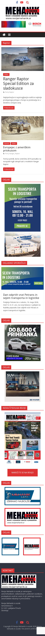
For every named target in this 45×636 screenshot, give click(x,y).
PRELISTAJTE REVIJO (22, 438)
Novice (6, 143)
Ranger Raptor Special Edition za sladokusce (18, 83)
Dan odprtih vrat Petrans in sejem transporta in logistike (21, 296)
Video (6, 74)
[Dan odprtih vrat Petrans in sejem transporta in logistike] (22, 268)
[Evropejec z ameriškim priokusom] (22, 117)
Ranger (11, 154)
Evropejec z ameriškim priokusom (16, 148)
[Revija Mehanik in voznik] (4, 34)
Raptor (11, 92)
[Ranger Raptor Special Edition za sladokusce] (22, 48)
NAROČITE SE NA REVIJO (23, 472)
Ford (6, 92)
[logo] (18, 576)
